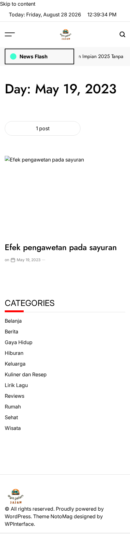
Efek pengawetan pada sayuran (61, 247)
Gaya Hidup (18, 342)
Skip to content (17, 4)
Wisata (13, 428)
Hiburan (14, 353)
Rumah (13, 406)
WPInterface (19, 524)
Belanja (13, 321)
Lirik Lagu (16, 385)
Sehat (11, 417)
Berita (11, 331)
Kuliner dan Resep (26, 374)
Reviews (14, 396)
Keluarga (15, 364)
